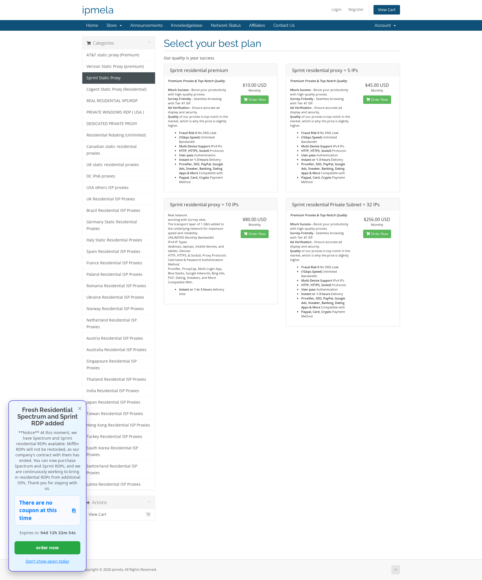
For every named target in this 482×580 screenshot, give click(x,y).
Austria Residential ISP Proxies (114, 338)
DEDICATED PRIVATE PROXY (111, 123)
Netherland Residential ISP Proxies (111, 323)
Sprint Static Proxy (103, 77)
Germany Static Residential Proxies (111, 225)
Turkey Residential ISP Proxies (114, 436)
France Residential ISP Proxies (114, 262)
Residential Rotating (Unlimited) (116, 135)
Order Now (257, 99)
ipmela (98, 10)
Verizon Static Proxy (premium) (115, 66)
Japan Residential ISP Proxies (113, 402)
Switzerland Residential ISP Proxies (111, 469)
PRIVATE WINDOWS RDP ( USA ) (115, 112)
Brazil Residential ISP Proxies (113, 210)
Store (113, 25)
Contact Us (284, 25)
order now (47, 548)
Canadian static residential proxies (111, 150)
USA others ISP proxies (107, 187)
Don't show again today (47, 561)
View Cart (387, 9)
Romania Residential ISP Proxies (116, 285)
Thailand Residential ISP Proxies (116, 379)
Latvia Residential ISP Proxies (113, 484)
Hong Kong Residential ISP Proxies (118, 425)
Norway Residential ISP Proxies (115, 308)
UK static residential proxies (112, 164)
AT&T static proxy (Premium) (112, 54)
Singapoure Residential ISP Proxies (111, 364)
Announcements (146, 25)
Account (384, 25)
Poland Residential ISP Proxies (114, 274)
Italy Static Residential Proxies (114, 240)
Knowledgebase (187, 25)
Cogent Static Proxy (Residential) (116, 89)
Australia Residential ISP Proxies (116, 349)
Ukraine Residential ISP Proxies (115, 297)
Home (92, 25)
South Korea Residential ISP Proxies (112, 451)
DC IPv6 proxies (100, 176)
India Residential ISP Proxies (112, 390)
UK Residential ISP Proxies (110, 199)
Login (337, 9)
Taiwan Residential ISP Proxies (114, 413)
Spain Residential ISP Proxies (113, 251)
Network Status (226, 25)
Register (356, 9)
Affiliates (257, 25)
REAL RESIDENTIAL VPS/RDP (112, 100)
